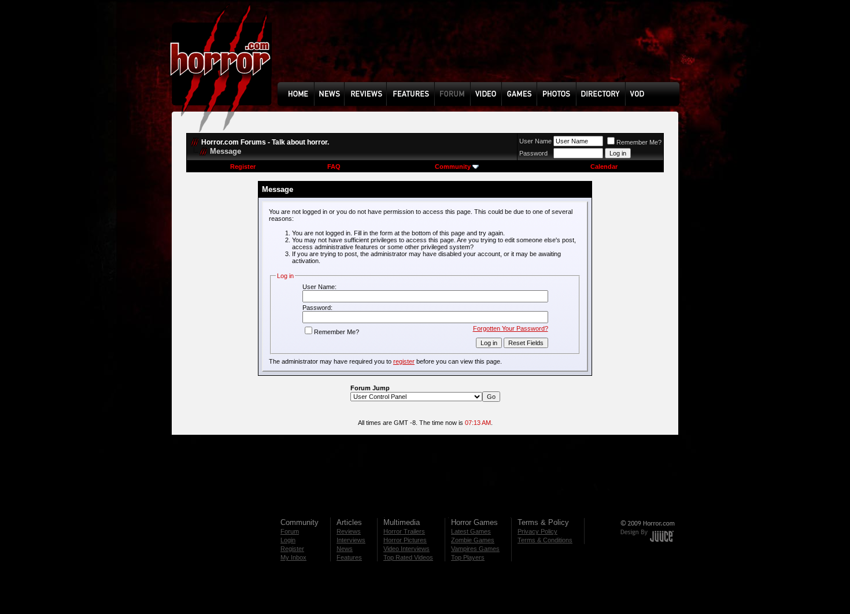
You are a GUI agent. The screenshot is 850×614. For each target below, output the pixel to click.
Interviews (351, 540)
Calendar (604, 166)
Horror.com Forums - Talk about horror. (265, 142)
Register (243, 166)
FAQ (334, 166)
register (404, 361)
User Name (535, 141)
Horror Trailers (404, 531)
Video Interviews (406, 548)
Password (533, 153)
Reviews (349, 531)
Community (453, 166)
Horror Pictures (405, 540)
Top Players (468, 557)
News (345, 548)
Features (349, 557)
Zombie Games (472, 540)
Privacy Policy (537, 531)
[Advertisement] (482, 50)
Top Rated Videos (408, 557)
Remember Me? (638, 142)
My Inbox (293, 557)
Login (287, 540)
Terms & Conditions (545, 540)
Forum (289, 531)
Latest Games (471, 531)
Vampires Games (475, 548)
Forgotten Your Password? (510, 328)
